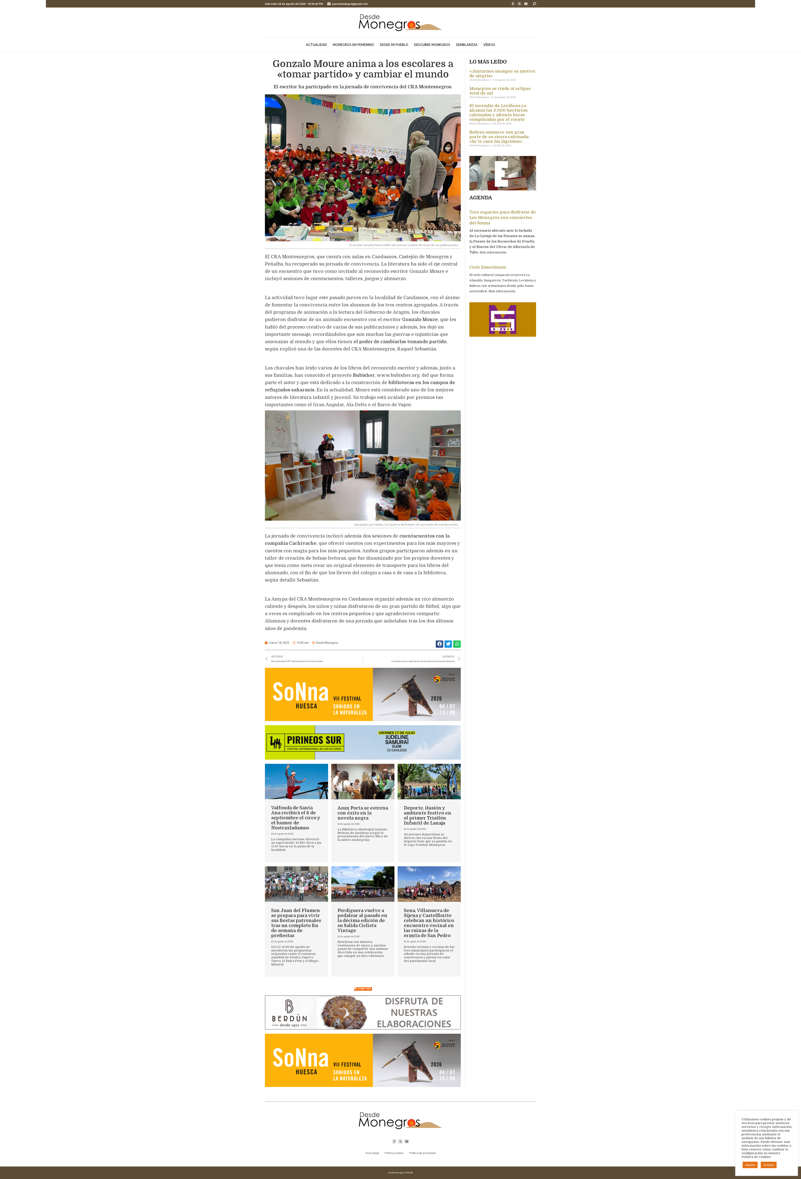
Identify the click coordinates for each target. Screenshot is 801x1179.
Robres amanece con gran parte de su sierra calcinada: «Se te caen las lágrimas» (499, 137)
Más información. (494, 252)
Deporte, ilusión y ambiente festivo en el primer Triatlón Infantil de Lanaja (427, 815)
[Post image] (296, 781)
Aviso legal (372, 1152)
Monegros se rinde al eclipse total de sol (500, 91)
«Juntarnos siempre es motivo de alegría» (502, 73)
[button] (439, 644)
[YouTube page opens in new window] (526, 3)
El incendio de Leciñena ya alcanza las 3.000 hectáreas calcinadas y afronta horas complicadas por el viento (498, 112)
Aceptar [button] (768, 1164)
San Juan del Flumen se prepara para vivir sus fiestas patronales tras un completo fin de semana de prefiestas (296, 923)
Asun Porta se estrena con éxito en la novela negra (363, 813)
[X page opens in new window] (519, 3)
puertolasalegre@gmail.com (350, 3)
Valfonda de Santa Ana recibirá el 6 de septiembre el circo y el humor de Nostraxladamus (295, 817)
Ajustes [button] (750, 1164)
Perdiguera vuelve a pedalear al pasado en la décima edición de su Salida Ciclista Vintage (362, 920)
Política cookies (394, 1152)
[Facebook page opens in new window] (513, 3)
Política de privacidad (422, 1152)
